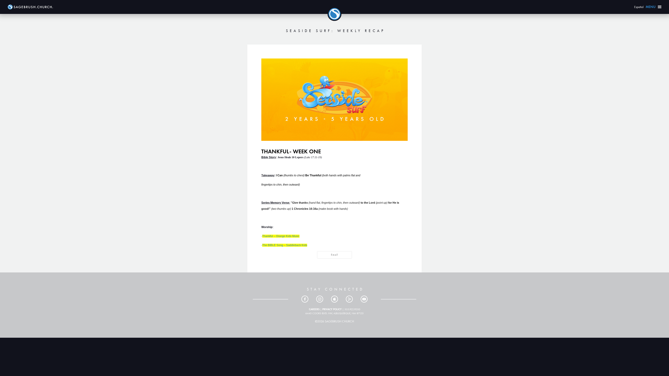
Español (639, 7)
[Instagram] (319, 299)
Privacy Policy (332, 309)
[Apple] (334, 299)
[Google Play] (349, 299)
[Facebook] (304, 299)
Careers (314, 309)
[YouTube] (364, 299)
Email (334, 254)
